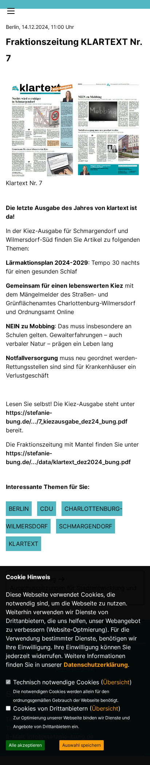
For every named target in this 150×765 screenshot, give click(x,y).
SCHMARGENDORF (85, 526)
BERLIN (19, 508)
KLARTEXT (23, 543)
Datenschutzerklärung (96, 664)
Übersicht (116, 682)
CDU (46, 508)
